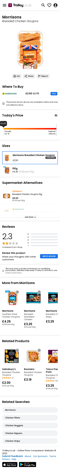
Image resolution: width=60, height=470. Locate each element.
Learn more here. (14, 272)
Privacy (6, 459)
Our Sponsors (40, 456)
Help (14, 459)
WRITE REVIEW (49, 256)
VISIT (54, 93)
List (18, 76)
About (28, 456)
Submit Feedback (12, 456)
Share (30, 76)
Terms (52, 456)
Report (45, 76)
